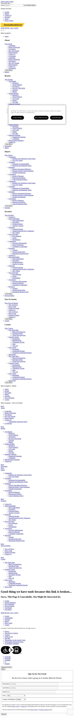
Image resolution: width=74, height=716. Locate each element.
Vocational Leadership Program (22, 353)
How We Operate (10, 416)
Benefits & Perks (17, 333)
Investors (7, 17)
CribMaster (15, 139)
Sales (14, 344)
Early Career (8, 580)
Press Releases (16, 236)
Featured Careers (10, 569)
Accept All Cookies (56, 117)
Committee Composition (19, 246)
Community (8, 473)
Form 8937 (15, 222)
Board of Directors (18, 176)
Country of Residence (9, 699)
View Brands (9, 79)
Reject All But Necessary (41, 117)
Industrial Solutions (10, 454)
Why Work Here (10, 562)
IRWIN (14, 92)
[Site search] (1, 30)
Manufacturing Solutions (16, 140)
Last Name (5, 688)
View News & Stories (11, 303)
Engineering (16, 339)
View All (15, 346)
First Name (5, 684)
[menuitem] (39, 389)
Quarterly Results (17, 229)
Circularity (8, 478)
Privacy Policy (9, 20)
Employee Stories (10, 552)
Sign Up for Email (6, 667)
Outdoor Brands (9, 444)
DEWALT (15, 83)
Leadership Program (18, 351)
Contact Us (8, 15)
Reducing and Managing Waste (21, 165)
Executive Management (19, 243)
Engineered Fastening (19, 137)
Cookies (7, 635)
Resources (8, 535)
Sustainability (9, 618)
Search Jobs (12, 354)
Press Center (8, 551)
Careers (7, 12)
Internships (15, 349)
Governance (12, 56)
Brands (7, 14)
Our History (8, 415)
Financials (8, 514)
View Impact (8, 155)
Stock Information (10, 506)
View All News (9, 549)
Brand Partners (9, 418)
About (6, 19)
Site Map (7, 638)
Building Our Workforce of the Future (23, 159)
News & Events (9, 521)
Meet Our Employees (18, 332)
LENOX (15, 90)
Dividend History (17, 224)
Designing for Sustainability (20, 164)
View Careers (9, 328)
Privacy (7, 631)
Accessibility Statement (12, 643)
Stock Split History (18, 220)
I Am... (4, 695)
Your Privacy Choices (11, 633)
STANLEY (15, 86)
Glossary (15, 250)
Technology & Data (18, 342)
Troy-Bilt (15, 102)
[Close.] (3, 30)
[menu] (37, 393)
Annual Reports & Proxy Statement (23, 231)
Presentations (16, 239)
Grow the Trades (17, 160)
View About (8, 44)
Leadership (8, 411)
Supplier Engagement (18, 172)
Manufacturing (16, 340)
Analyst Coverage (17, 226)
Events (14, 238)
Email (4, 692)
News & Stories (9, 398)
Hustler (14, 100)
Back (2, 406)
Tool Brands (8, 432)
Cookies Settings (17, 117)
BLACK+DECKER (18, 88)
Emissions (8, 483)
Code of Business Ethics (19, 179)
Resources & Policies (18, 178)
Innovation (8, 393)
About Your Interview (19, 335)
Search (3, 5)
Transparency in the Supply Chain (15, 640)
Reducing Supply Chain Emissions (23, 171)
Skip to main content (7, 1)
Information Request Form (20, 253)
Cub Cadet (15, 99)
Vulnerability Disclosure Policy (17, 422)
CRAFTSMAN (17, 85)
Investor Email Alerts (18, 252)
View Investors (9, 215)
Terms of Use (9, 636)
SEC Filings (16, 233)
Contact (7, 625)
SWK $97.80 (9, 28)
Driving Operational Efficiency (21, 169)
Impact (7, 394)
